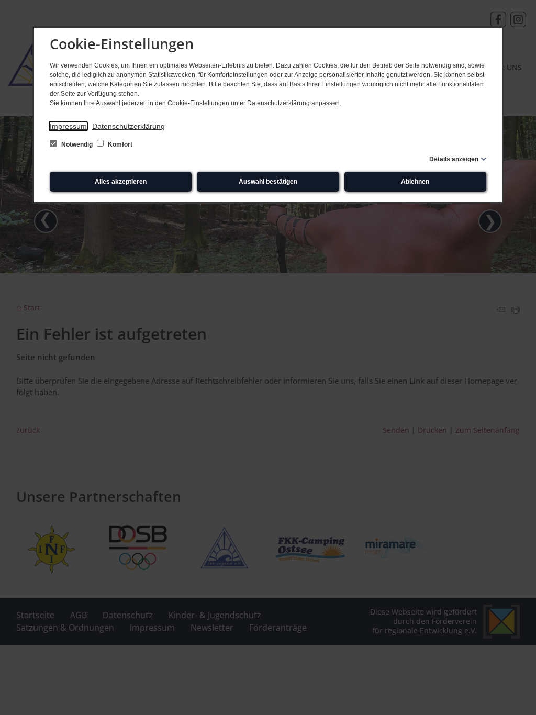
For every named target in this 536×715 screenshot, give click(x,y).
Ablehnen (415, 181)
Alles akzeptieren (121, 181)
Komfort (119, 144)
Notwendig (77, 144)
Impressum (68, 126)
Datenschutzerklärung (128, 126)
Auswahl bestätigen (268, 181)
